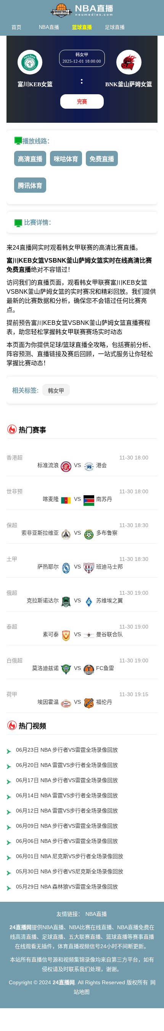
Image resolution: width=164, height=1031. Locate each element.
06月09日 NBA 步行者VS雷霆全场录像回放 (67, 826)
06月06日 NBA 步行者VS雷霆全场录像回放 (67, 841)
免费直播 (102, 159)
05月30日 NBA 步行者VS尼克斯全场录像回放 (69, 871)
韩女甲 (56, 391)
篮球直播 (82, 27)
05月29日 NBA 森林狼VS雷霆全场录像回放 (67, 887)
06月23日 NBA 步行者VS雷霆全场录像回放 (67, 750)
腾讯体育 (30, 185)
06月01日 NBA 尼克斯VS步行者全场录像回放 (69, 856)
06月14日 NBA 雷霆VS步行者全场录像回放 (67, 795)
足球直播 (115, 27)
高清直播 (30, 159)
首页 (16, 27)
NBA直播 (49, 27)
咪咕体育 (66, 159)
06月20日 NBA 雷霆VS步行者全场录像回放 (67, 765)
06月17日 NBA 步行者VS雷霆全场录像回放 (67, 780)
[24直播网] (82, 8)
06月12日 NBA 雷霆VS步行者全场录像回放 (67, 811)
